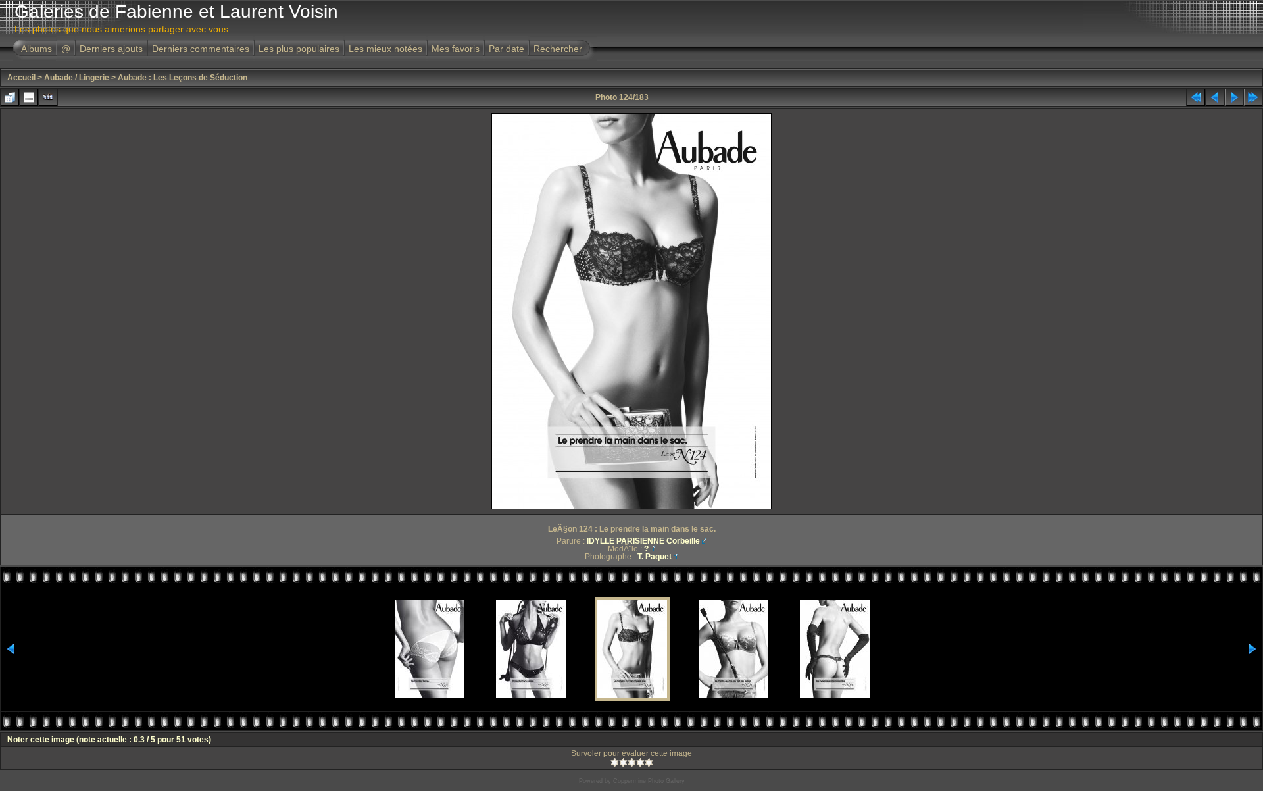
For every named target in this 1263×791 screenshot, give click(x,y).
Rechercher (557, 48)
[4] (640, 762)
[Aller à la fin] (1253, 97)
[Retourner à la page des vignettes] (10, 97)
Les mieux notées (385, 48)
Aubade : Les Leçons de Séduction (182, 77)
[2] (623, 762)
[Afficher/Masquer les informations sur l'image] (29, 97)
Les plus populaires (299, 48)
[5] (649, 762)
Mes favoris (456, 48)
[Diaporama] (48, 97)
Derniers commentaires (200, 48)
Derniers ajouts (111, 48)
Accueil (21, 77)
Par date (506, 48)
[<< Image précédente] (1215, 97)
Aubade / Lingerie (76, 77)
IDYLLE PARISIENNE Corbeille (643, 541)
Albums (36, 48)
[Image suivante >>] (1234, 97)
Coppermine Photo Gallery (649, 781)
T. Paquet (654, 556)
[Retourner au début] (1196, 97)
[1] (614, 762)
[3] (632, 762)
